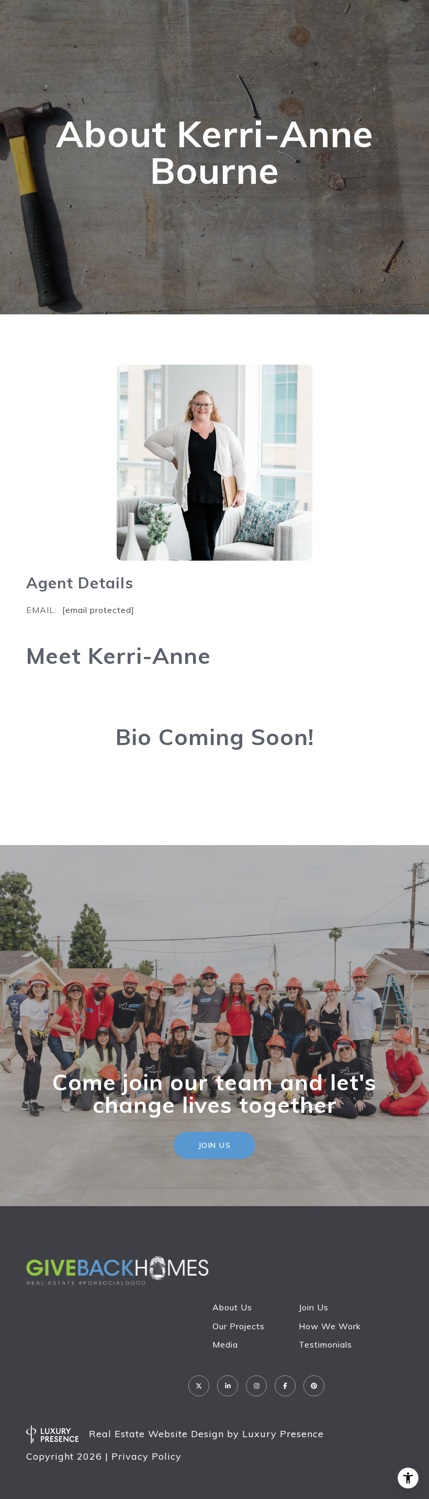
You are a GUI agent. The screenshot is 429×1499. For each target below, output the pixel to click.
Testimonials (325, 1344)
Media (225, 1344)
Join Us (314, 1307)
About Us (232, 1307)
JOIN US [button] (214, 1145)
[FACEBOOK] (285, 1385)
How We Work (330, 1326)
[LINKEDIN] (227, 1385)
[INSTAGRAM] (256, 1385)
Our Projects (238, 1326)
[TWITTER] (198, 1385)
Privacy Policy (146, 1456)
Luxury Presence (283, 1434)
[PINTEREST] (313, 1385)
